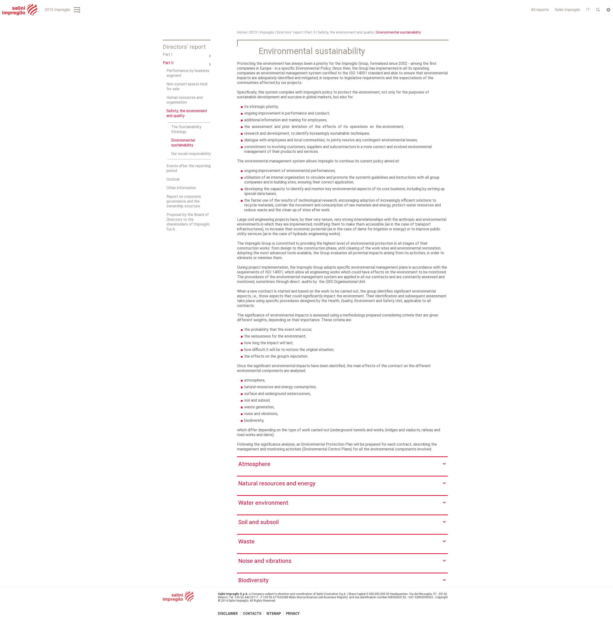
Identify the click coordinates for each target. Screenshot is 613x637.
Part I (167, 54)
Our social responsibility (191, 153)
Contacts (252, 613)
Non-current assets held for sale (186, 86)
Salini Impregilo (567, 9)
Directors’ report (290, 32)
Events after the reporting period (188, 168)
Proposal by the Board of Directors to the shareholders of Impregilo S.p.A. (188, 221)
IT (588, 9)
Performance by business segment (187, 73)
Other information (181, 188)
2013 (253, 32)
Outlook (173, 179)
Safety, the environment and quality (346, 32)
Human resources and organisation (184, 100)
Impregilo (267, 32)
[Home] (20, 10)
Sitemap (273, 613)
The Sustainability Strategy (186, 129)
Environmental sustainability (183, 142)
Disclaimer (228, 613)
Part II (310, 32)
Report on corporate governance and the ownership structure (183, 201)
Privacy (293, 613)
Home (242, 32)
